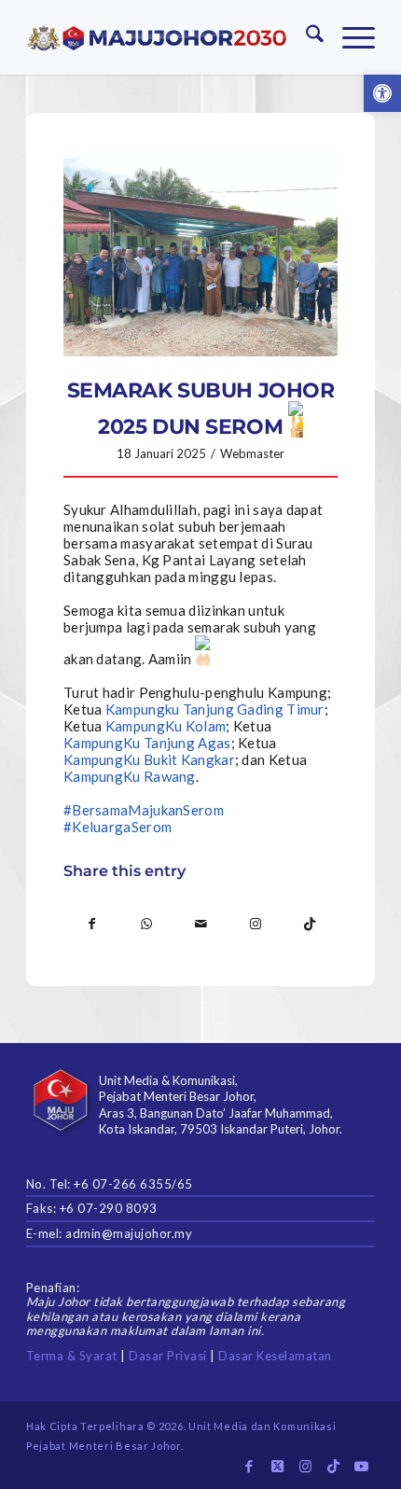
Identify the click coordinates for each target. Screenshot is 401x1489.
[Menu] (349, 37)
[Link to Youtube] (361, 1466)
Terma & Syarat (72, 1355)
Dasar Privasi (168, 1355)
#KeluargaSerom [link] (117, 826)
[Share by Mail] (201, 923)
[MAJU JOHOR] (157, 37)
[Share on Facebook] (91, 923)
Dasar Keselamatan (275, 1355)
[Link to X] (277, 1466)
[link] (215, 709)
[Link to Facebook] (249, 1466)
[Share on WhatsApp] (146, 923)
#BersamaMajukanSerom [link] (143, 809)
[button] (382, 93)
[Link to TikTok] (310, 923)
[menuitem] (305, 37)
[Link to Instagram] (255, 923)
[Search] (305, 37)
